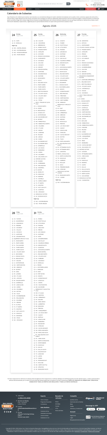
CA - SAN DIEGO (40, 60)
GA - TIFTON (39, 100)
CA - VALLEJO (17, 230)
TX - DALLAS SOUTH (84, 169)
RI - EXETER (39, 170)
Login (71, 418)
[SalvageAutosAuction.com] (18, 2)
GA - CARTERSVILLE (84, 88)
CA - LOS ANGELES (84, 58)
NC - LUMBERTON (40, 304)
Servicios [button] (37, 9)
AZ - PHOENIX (61, 49)
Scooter (57, 406)
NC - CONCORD (83, 127)
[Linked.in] (9, 412)
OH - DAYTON (61, 137)
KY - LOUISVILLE (83, 107)
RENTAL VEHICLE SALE (63, 154)
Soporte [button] (29, 9)
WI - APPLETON (40, 367)
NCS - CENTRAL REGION (20, 48)
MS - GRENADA (61, 115)
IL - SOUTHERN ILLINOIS (64, 87)
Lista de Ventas (44, 415)
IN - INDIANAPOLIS (40, 110)
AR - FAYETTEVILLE (63, 45)
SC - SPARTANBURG (41, 343)
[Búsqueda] (68, 3)
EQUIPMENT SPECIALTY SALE (21, 239)
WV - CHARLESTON (84, 180)
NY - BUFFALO (39, 317)
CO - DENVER (39, 67)
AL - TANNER (61, 43)
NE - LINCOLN (39, 137)
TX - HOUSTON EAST (84, 171)
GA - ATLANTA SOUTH (41, 93)
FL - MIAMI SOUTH (62, 71)
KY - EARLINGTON (84, 105)
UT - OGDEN (39, 358)
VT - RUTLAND (39, 363)
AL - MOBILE (39, 219)
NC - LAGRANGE (40, 132)
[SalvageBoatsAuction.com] (21, 5)
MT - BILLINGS (39, 299)
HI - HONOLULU (18, 43)
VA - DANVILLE (18, 313)
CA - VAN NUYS (40, 65)
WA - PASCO (17, 318)
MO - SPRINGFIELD (62, 113)
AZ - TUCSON (17, 219)
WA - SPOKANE (61, 169)
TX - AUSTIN (82, 165)
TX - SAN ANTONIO (84, 176)
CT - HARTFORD (40, 71)
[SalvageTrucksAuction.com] (21, 2)
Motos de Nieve (59, 410)
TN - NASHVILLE (62, 158)
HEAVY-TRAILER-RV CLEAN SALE (43, 103)
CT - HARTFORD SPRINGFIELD (86, 80)
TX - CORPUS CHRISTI (41, 181)
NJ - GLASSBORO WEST (42, 143)
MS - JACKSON (17, 278)
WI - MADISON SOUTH (41, 196)
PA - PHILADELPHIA (41, 165)
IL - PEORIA (39, 265)
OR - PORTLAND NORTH (64, 141)
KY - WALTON (17, 261)
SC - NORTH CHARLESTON (64, 156)
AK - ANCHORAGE (40, 43)
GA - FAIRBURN (40, 258)
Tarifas (72, 406)
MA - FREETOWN (62, 96)
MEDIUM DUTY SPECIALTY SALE (64, 105)
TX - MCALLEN (61, 162)
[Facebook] (5, 412)
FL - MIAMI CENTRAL (63, 69)
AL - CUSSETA (61, 41)
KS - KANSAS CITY (40, 113)
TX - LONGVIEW (40, 354)
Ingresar (82, 9)
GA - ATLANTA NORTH (63, 78)
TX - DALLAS (82, 167)
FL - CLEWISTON (40, 247)
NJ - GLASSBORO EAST (41, 141)
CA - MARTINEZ (61, 54)
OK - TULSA (61, 139)
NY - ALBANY (61, 128)
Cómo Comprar (44, 400)
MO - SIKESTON (40, 295)
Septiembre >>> (96, 26)
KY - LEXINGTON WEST (63, 91)
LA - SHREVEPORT (84, 110)
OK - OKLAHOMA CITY (41, 157)
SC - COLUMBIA (18, 300)
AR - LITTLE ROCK (62, 47)
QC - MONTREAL (40, 168)
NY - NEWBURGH (40, 150)
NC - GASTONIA (61, 117)
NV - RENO (82, 141)
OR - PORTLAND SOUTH (42, 332)
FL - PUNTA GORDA (41, 85)
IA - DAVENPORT (62, 82)
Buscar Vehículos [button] (7, 9)
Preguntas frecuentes (46, 402)
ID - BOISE (82, 99)
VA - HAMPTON (40, 190)
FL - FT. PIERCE (61, 65)
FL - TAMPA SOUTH (41, 89)
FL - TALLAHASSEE (19, 245)
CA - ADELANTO (40, 228)
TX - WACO (60, 165)
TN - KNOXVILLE (40, 174)
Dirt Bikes (57, 404)
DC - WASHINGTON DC (41, 74)
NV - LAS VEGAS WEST (63, 126)
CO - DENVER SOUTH (63, 63)
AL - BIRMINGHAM (40, 45)
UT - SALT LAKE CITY (41, 187)
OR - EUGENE (39, 161)
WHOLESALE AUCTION (41, 194)
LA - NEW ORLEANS (63, 93)
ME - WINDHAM (61, 102)
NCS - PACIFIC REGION (19, 55)
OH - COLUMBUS (40, 154)
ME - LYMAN (82, 118)
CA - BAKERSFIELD (19, 221)
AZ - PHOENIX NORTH (41, 49)
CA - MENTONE (61, 56)
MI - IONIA (16, 272)
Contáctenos (44, 404)
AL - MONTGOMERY (84, 45)
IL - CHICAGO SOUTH (63, 85)
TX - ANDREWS (61, 160)
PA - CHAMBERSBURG (19, 296)
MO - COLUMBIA (40, 126)
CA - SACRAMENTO (40, 58)
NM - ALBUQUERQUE (84, 136)
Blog (71, 404)
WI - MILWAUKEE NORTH (64, 175)
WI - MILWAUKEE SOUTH (42, 369)
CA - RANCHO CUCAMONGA (43, 56)
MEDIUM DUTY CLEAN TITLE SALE (43, 290)
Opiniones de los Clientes (76, 402)
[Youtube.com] (11, 412)
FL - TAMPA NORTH (41, 87)
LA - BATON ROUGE (41, 115)
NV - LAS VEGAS (40, 148)
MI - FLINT (60, 108)
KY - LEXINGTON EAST (41, 278)
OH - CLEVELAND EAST (63, 135)
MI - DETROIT (39, 119)
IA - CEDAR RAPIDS (62, 80)
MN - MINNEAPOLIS (41, 121)
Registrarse (73, 415)
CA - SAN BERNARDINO (85, 67)
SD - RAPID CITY (40, 172)
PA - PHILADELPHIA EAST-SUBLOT (64, 144)
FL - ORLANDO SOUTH (41, 82)
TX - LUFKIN (39, 356)
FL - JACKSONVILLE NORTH (65, 67)
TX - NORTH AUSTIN (84, 173)
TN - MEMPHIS (39, 176)
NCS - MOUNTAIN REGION (20, 52)
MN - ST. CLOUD (40, 293)
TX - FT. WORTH (40, 183)
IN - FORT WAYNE (40, 274)
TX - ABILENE (17, 302)
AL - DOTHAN (82, 43)
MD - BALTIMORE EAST (41, 117)
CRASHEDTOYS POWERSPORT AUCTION (86, 76)
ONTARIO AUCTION (40, 159)
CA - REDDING (17, 225)
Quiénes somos (74, 400)
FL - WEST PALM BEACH (42, 91)
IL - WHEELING (39, 269)
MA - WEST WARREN (63, 100)
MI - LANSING (17, 274)
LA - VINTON (39, 283)
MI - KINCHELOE (62, 110)
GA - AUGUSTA (39, 98)
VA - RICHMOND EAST (41, 360)
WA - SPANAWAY (40, 192)
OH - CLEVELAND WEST (85, 145)
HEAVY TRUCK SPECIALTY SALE (86, 95)
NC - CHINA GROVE (40, 302)
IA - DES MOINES (18, 254)
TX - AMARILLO (40, 179)
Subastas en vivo (45, 418)
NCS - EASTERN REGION (20, 50)
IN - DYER (38, 272)
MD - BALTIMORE (40, 287)
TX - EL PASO (17, 305)
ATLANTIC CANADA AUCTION (86, 47)
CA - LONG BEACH (62, 52)
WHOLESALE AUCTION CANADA (63, 172)
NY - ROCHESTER (40, 324)
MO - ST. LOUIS (39, 128)
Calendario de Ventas (46, 413)
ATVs (56, 408)
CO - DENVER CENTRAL (42, 69)
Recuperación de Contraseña (77, 420)
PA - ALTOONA (83, 151)
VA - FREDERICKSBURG (63, 167)
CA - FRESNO (82, 54)
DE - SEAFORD (39, 76)
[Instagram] (7, 412)
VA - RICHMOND (18, 316)
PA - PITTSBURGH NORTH (85, 154)
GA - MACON (82, 91)
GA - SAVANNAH (83, 93)
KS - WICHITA (61, 89)
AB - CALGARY (39, 41)
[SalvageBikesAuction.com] (18, 5)
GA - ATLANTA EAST (63, 76)
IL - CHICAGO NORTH (41, 106)
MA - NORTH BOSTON (63, 98)
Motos (57, 402)
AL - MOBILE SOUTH (41, 47)
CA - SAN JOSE (39, 63)
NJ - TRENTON (61, 124)
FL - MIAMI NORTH (40, 78)
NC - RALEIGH (39, 135)
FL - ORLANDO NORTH (63, 74)
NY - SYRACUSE (62, 132)
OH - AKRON (39, 152)
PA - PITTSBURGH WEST (64, 149)
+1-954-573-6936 (97, 4)
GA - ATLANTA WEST (41, 96)
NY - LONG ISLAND (62, 130)
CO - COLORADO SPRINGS (64, 60)
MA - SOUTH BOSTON (84, 114)
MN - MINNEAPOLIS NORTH (43, 124)
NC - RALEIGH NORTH (19, 280)
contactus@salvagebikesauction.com (81, 1)
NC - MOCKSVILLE (62, 121)
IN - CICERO (39, 108)
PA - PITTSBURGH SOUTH (64, 147)
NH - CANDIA (39, 139)
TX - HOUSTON (39, 185)
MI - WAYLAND (83, 121)
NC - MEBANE (61, 119)
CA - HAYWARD (40, 54)
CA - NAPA (16, 41)
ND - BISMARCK (40, 306)
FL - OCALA (39, 80)
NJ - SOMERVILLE (40, 146)
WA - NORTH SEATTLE (41, 365)
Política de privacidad (93, 431)
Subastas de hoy (45, 411)
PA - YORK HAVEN (84, 156)
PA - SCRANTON (62, 151)
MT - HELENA (39, 130)
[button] (20, 9)
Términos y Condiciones (76, 408)
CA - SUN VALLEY (62, 58)
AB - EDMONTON (83, 41)
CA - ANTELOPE (40, 52)
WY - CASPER (61, 177)
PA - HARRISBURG (40, 163)
